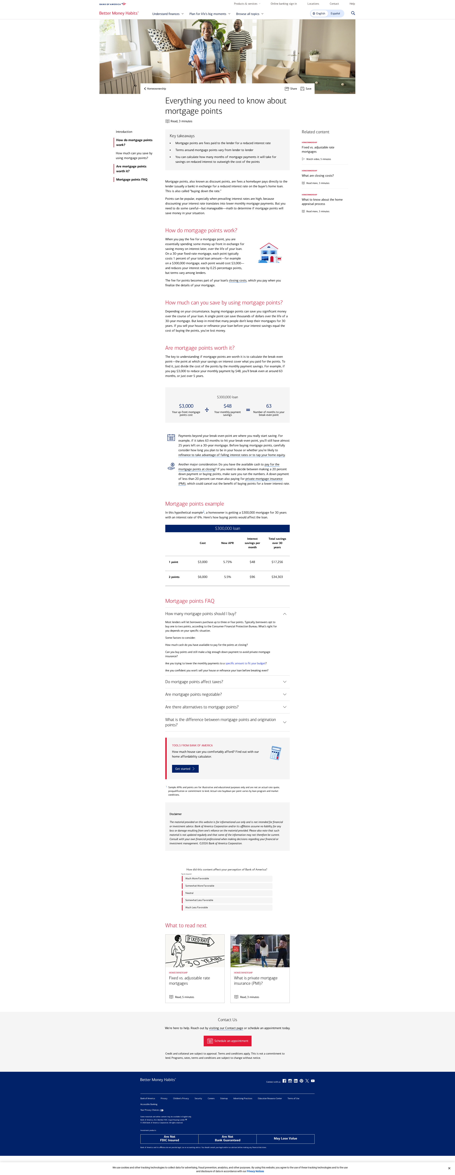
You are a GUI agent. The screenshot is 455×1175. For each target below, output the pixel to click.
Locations (313, 3)
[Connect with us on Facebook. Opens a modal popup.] (284, 1081)
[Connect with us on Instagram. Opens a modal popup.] (290, 1081)
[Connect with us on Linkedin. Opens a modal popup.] (296, 1081)
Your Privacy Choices (149, 1110)
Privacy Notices (255, 1171)
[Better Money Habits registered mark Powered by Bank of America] (158, 1083)
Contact (334, 3)
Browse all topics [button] (247, 14)
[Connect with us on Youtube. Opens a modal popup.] (313, 1081)
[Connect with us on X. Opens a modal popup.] (307, 1081)
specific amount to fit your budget (245, 663)
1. (166, 787)
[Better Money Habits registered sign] (119, 13)
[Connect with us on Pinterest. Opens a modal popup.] (301, 1081)
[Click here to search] (352, 13)
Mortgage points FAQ (132, 179)
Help (352, 3)
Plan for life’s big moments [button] (207, 14)
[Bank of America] (113, 4)
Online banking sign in (284, 3)
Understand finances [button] (166, 14)
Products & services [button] (245, 3)
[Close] (449, 1168)
